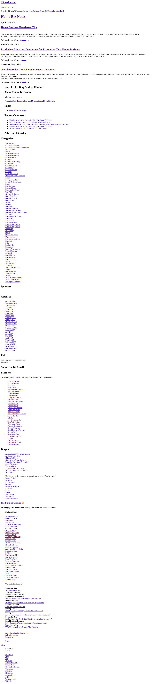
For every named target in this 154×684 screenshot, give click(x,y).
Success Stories (10, 259)
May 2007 (9, 336)
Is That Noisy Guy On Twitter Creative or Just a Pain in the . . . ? (28, 619)
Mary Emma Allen (15, 120)
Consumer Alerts (11, 170)
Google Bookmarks (12, 667)
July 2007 (8, 332)
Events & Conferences (13, 182)
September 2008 (11, 303)
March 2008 (9, 316)
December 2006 (11, 346)
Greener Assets (13, 406)
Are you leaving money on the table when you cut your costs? (27, 615)
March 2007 (9, 340)
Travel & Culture (11, 498)
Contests (8, 172)
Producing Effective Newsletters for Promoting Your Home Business (40, 49)
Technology (9, 263)
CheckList (9, 164)
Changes (8, 159)
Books (7, 151)
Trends (7, 269)
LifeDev (11, 418)
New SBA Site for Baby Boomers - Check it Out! (23, 599)
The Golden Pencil (14, 442)
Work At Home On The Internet (16, 470)
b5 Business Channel (12, 145)
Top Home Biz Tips (12, 267)
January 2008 (10, 320)
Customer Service (11, 174)
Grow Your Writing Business (15, 460)
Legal (7, 641)
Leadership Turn (13, 416)
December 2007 (11, 322)
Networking (9, 231)
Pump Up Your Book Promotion (16, 462)
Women (8, 275)
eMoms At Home (11, 458)
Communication (11, 166)
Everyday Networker (15, 402)
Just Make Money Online (17, 414)
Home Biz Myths (11, 208)
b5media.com (8, 2)
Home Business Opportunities (16, 212)
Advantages (9, 143)
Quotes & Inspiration (12, 249)
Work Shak (9, 472)
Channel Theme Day (12, 161)
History (8, 204)
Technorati (9, 669)
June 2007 (9, 334)
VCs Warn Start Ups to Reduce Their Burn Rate (22, 627)
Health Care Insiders (15, 408)
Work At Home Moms (13, 278)
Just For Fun (9, 221)
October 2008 (10, 301)
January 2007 (10, 344)
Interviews (9, 218)
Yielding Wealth (13, 444)
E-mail (7, 651)
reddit (7, 677)
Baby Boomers (10, 149)
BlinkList (8, 671)
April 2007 (9, 338)
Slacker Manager (14, 428)
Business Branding (12, 155)
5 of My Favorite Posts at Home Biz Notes (24, 124)
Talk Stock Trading (14, 436)
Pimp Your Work (14, 424)
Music (7, 490)
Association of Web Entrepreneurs (17, 454)
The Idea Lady (10, 466)
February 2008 (10, 318)
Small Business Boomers (16, 430)
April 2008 (9, 314)
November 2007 (11, 324)
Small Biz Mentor (11, 464)
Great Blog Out (10, 196)
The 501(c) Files (13, 440)
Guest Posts (9, 200)
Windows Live (10, 679)
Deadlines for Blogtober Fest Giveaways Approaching (24, 603)
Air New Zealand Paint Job (15, 607)
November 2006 (11, 348)
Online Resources (11, 235)
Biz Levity (11, 385)
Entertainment (10, 482)
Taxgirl (10, 438)
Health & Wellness (12, 486)
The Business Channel (11, 503)
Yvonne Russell (14, 128)
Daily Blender (13, 395)
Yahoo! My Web (11, 663)
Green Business (11, 198)
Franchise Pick (13, 404)
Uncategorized (10, 271)
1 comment (24, 60)
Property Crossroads (15, 426)
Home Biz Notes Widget (17, 110)
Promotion (9, 247)
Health (7, 202)
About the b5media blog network (17, 633)
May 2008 (9, 312)
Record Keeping (11, 251)
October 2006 (10, 350)
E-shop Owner (13, 400)
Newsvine (9, 673)
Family (7, 184)
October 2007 (10, 326)
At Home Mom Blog (12, 456)
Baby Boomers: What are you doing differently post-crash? (26, 623)
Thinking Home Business (14, 468)
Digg (7, 657)
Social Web (9, 649)
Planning (8, 241)
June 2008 (9, 310)
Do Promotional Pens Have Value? (35, 128)
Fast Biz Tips (10, 186)
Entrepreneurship (11, 180)
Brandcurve (12, 387)
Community (9, 168)
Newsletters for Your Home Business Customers (28, 69)
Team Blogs (9, 494)
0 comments (24, 40)
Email (7, 178)
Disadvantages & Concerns (15, 176)
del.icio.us (9, 655)
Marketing (9, 229)
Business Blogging (12, 153)
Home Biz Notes (13, 16)
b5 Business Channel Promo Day (17, 147)
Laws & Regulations (12, 225)
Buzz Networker (14, 391)
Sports (7, 492)
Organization (10, 237)
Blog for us (9, 637)
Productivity (9, 245)
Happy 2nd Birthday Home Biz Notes (38, 120)
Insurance (8, 214)
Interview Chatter (14, 412)
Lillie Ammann (14, 122)
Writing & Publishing (13, 282)
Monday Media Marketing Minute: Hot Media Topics (24, 611)
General (8, 484)
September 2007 (11, 328)
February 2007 (10, 342)
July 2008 (8, 307)
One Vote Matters (14, 422)
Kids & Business (11, 223)
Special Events (10, 257)
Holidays (8, 206)
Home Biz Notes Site (13, 210)
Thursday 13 (9, 265)
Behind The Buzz (14, 381)
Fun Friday (9, 192)
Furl (6, 659)
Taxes (7, 261)
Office (7, 233)
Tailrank (8, 681)
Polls (7, 243)
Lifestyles (8, 488)
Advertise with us (7, 7)
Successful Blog (13, 434)
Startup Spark (12, 432)
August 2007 (10, 330)
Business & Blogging (15, 389)
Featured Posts (10, 188)
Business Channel (39, 11)
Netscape (8, 661)
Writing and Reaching (13, 590)
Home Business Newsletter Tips (19, 27)
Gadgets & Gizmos (12, 194)
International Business (13, 216)
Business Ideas (10, 157)
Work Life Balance (12, 280)
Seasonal (8, 253)
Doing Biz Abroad (14, 397)
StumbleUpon (10, 665)
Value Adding (10, 273)
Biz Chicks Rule (13, 383)
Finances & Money (12, 190)
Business (8, 480)
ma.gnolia (8, 675)
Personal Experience (12, 239)
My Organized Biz (14, 420)
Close (3, 645)
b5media (51, 101)
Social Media (10, 255)
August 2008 (10, 305)
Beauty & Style (10, 478)
